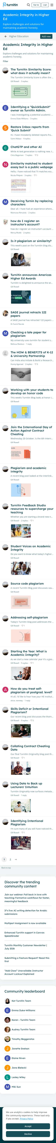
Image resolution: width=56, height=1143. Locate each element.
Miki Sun (16, 1086)
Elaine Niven (18, 1058)
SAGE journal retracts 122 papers (28, 314)
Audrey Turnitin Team (23, 1029)
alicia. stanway (17, 700)
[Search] (28, 5)
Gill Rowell (15, 81)
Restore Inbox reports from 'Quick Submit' (30, 128)
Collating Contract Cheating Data (30, 747)
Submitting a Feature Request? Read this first (26, 960)
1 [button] (4, 859)
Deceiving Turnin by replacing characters (32, 202)
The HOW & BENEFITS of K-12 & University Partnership (32, 354)
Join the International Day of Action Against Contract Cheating (31, 430)
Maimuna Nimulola (18, 212)
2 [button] (10, 859)
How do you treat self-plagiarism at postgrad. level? (31, 690)
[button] (15, 859)
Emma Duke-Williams (19, 118)
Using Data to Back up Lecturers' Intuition (26, 785)
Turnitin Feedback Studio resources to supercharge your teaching (32, 509)
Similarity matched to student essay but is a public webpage (32, 165)
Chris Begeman (17, 155)
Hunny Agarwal (17, 364)
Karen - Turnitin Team (23, 1020)
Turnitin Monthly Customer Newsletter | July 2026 (25, 947)
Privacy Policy (26, 1118)
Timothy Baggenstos (23, 1039)
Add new (46, 36)
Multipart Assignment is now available (25, 923)
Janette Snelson (20, 1048)
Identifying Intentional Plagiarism (27, 822)
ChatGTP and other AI (26, 147)
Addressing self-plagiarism (29, 617)
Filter (5, 61)
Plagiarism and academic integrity (28, 469)
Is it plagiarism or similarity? (31, 241)
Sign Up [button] (36, 5)
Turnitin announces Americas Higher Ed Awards (31, 276)
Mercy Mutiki (16, 232)
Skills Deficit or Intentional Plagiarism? (29, 710)
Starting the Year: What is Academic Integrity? (29, 653)
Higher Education (19, 36)
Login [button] (45, 5)
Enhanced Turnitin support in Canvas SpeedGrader (24, 934)
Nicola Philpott (17, 175)
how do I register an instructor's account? (25, 222)
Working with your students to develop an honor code (32, 391)
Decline (28, 1134)
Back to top (6, 868)
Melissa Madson (17, 344)
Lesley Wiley (18, 1077)
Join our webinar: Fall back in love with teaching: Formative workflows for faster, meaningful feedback (27, 898)
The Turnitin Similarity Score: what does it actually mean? (31, 71)
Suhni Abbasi (16, 138)
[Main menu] (52, 5)
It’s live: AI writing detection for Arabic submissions (25, 912)
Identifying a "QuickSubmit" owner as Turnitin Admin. (30, 108)
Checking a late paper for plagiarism (28, 334)
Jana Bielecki (19, 1067)
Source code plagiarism (27, 583)
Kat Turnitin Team (21, 1000)
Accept (28, 1126)
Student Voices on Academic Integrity (31, 547)
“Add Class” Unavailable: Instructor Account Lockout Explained (23, 972)
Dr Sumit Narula (17, 324)
